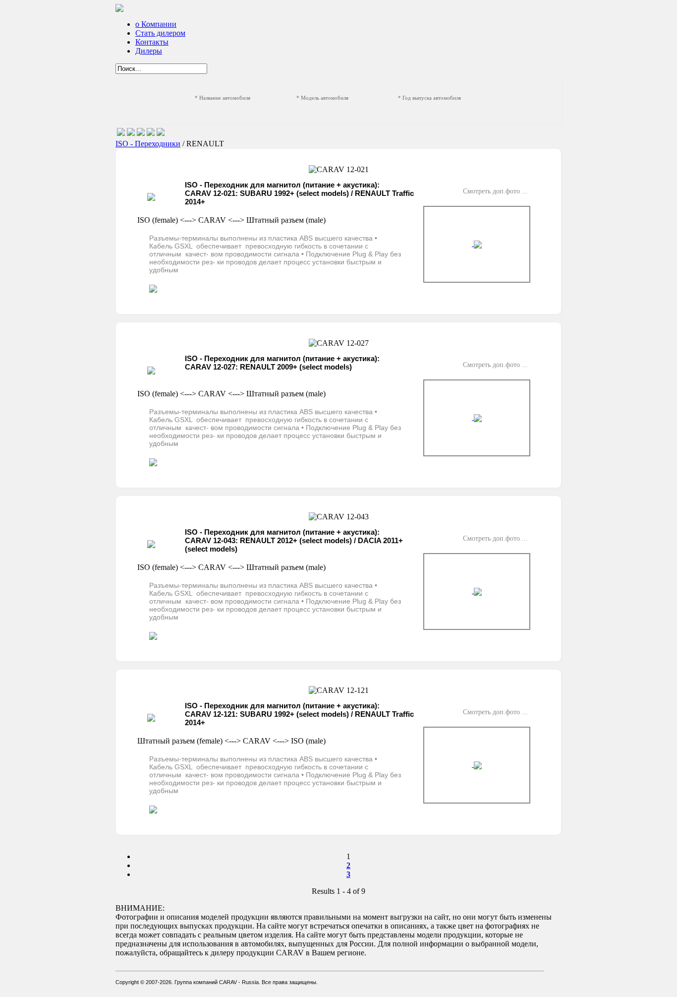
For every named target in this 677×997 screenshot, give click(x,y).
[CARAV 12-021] (476, 244)
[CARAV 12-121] (476, 765)
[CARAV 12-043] (476, 591)
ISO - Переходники (147, 143)
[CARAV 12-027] (476, 417)
